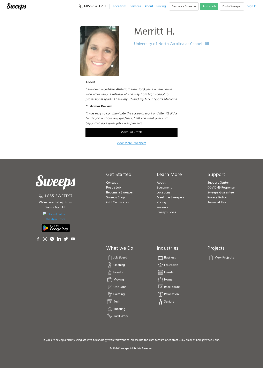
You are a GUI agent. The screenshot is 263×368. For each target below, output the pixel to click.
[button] (135, 6)
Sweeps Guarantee (221, 192)
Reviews (162, 207)
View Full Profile (131, 132)
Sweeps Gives (166, 212)
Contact (112, 182)
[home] (16, 6)
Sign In (251, 6)
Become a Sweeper (184, 6)
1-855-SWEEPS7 (94, 6)
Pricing (161, 6)
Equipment (164, 187)
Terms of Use (217, 202)
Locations (120, 6)
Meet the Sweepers (170, 197)
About (148, 6)
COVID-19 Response (221, 187)
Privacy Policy (217, 197)
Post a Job (209, 6)
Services (135, 6)
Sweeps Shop (115, 197)
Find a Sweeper (232, 6)
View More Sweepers (131, 143)
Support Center (218, 182)
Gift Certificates (117, 202)
